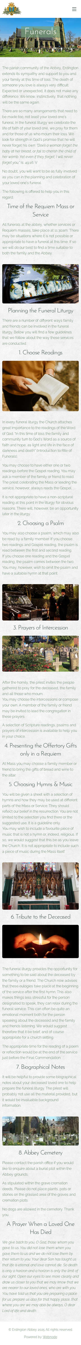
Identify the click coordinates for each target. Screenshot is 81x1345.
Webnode (50, 1337)
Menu (74, 8)
